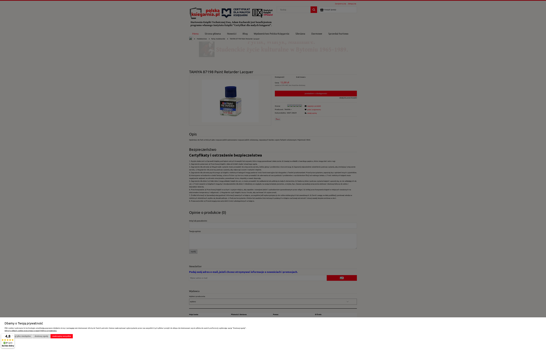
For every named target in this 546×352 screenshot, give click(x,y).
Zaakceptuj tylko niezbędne (18, 336)
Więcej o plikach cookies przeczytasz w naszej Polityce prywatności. (31, 330)
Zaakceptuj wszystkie (61, 336)
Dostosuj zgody (41, 336)
